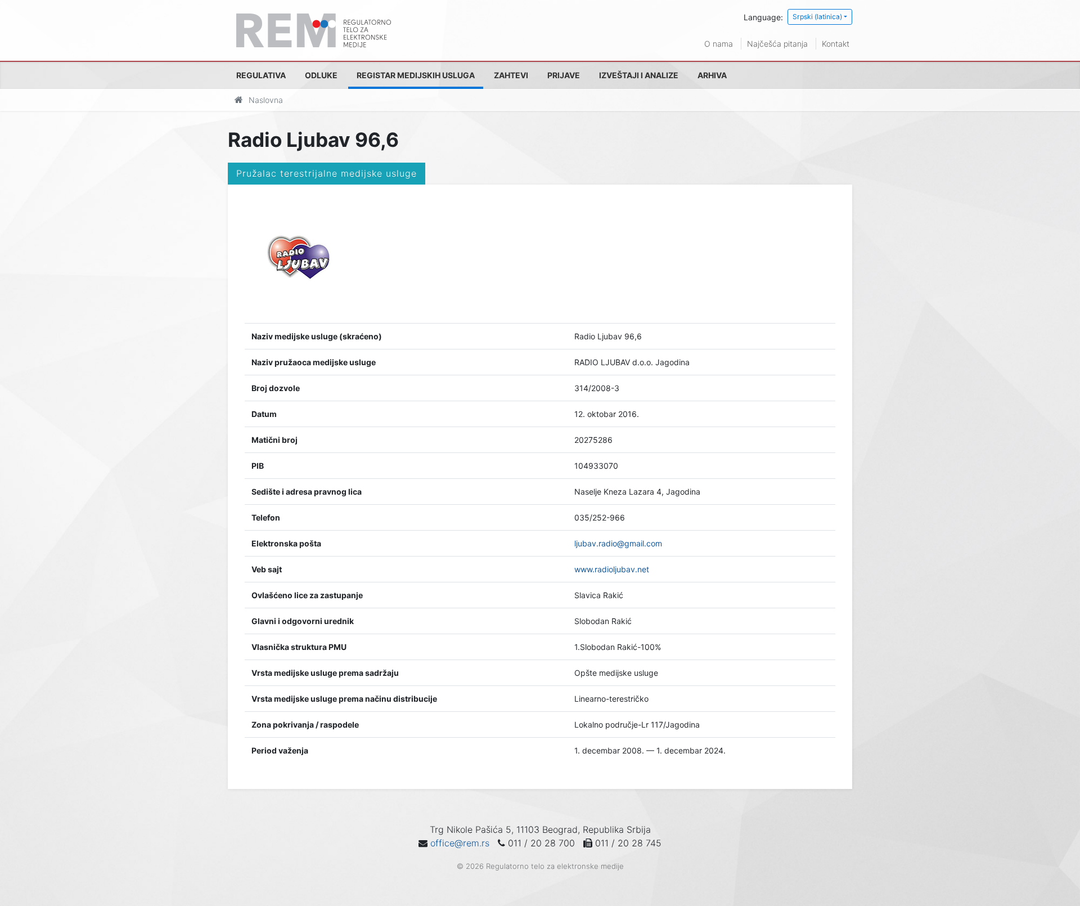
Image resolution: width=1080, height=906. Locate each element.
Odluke (321, 75)
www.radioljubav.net (611, 569)
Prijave (563, 75)
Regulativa (261, 75)
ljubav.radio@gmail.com (618, 543)
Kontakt (835, 43)
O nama (718, 43)
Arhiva (712, 75)
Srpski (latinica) (817, 16)
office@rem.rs (459, 843)
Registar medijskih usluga (416, 75)
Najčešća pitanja (777, 43)
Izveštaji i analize (638, 75)
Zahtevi (511, 75)
